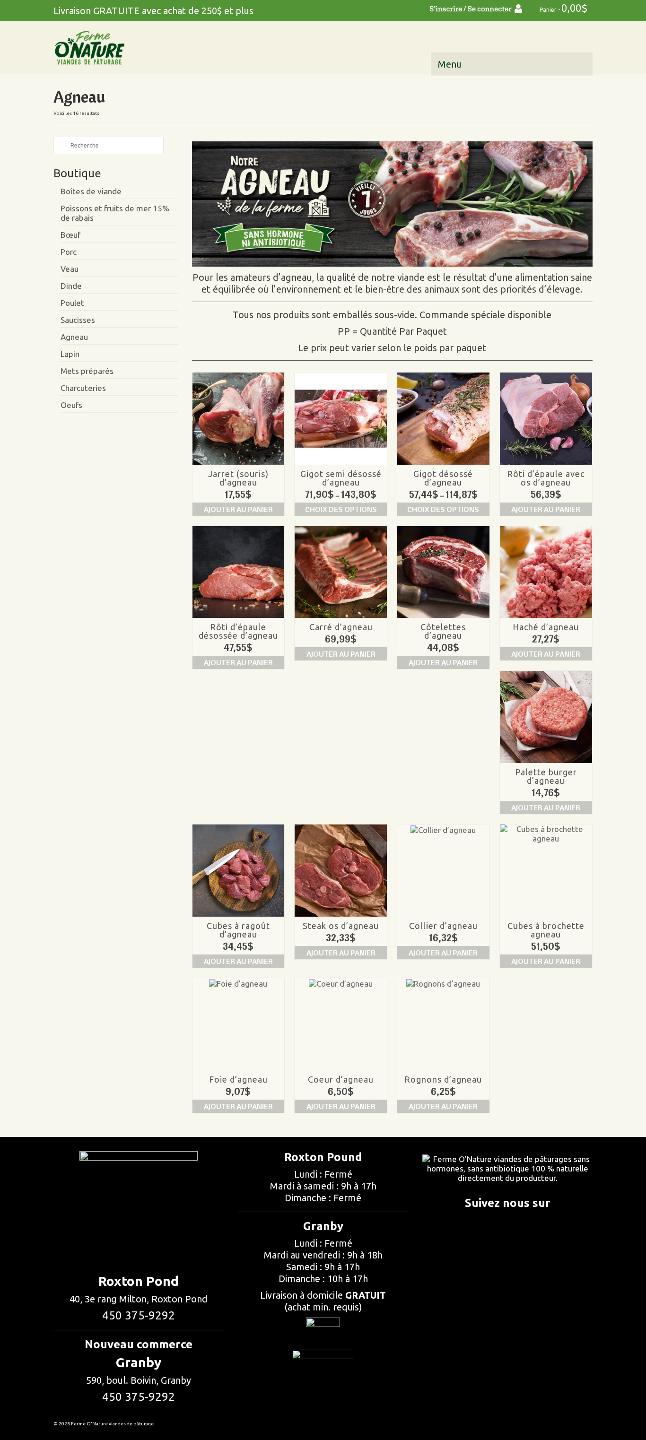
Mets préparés (87, 370)
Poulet (72, 302)
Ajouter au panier (238, 509)
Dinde (71, 285)
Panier (563, 8)
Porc (69, 251)
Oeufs (71, 404)
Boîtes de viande (91, 191)
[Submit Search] (60, 145)
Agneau (74, 336)
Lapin (70, 353)
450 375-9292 (138, 1315)
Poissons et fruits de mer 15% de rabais (115, 213)
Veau (70, 268)
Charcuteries (83, 387)
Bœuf (70, 234)
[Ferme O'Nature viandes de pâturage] (138, 47)
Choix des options (341, 509)
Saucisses (78, 319)
